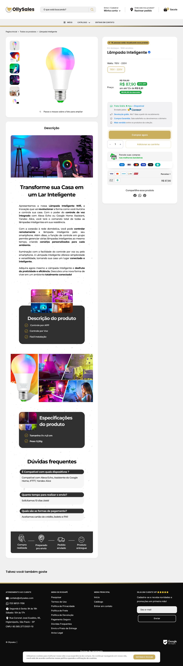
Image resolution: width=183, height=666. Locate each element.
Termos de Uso (59, 601)
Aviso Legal (57, 632)
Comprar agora (140, 134)
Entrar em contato (104, 22)
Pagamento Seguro (61, 619)
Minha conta (111, 10)
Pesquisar (56, 597)
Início (69, 22)
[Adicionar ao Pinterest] (144, 196)
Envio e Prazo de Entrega (64, 628)
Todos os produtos (28, 31)
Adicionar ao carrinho (148, 144)
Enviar (157, 618)
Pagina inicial (11, 31)
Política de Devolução (62, 615)
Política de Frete (59, 610)
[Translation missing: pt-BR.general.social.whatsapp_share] (140, 196)
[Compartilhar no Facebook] (135, 196)
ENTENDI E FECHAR (144, 657)
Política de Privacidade (63, 606)
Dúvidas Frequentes (61, 624)
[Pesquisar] (92, 10)
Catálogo (82, 22)
